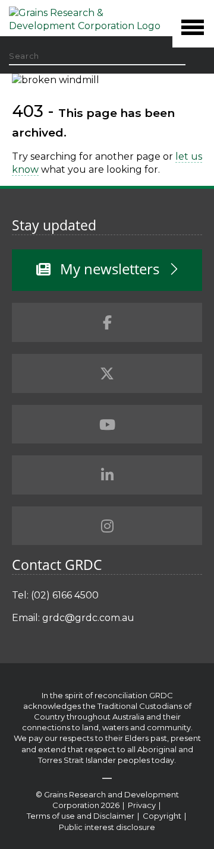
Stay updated (54, 225)
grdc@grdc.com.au (88, 617)
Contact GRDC (57, 564)
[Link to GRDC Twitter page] (107, 373)
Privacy (143, 805)
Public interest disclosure (107, 827)
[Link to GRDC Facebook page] (107, 322)
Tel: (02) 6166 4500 (55, 595)
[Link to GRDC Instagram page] (107, 526)
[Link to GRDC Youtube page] (107, 424)
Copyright (163, 816)
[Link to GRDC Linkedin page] (107, 475)
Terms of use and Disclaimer (80, 816)
